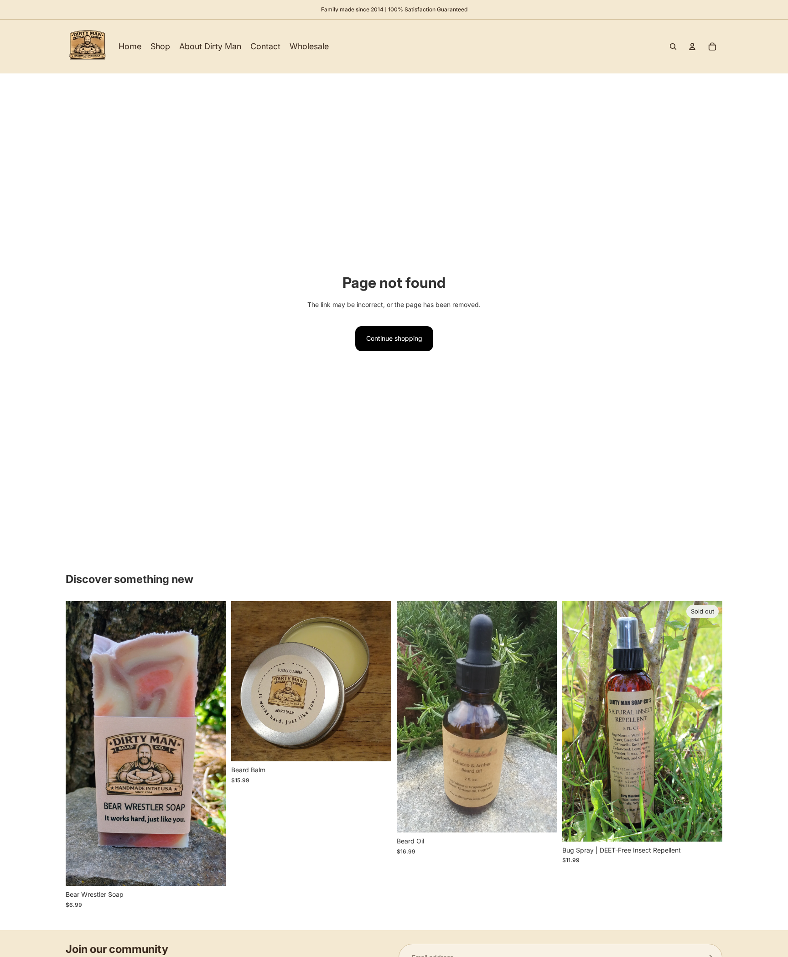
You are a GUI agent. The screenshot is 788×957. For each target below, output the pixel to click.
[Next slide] (212, 743)
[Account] (692, 46)
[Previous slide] (79, 743)
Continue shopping (394, 338)
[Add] (211, 872)
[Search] (673, 46)
